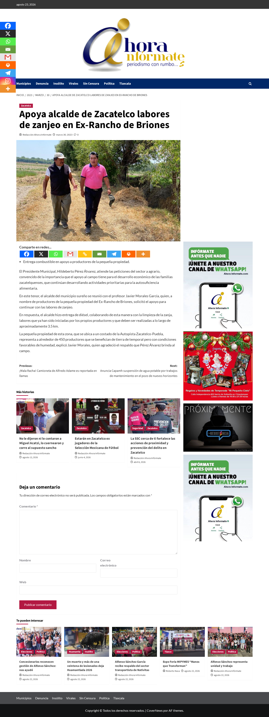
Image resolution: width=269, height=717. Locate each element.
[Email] (99, 254)
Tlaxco (168, 651)
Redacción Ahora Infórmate (37, 134)
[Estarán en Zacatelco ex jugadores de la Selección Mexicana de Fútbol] (98, 415)
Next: (138, 371)
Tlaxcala (125, 83)
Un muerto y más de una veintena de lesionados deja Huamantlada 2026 (85, 666)
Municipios (23, 83)
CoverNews (155, 710)
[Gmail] (70, 254)
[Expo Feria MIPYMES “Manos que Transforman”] (182, 642)
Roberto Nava (173, 671)
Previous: (58, 371)
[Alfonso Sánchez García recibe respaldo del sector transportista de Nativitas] (134, 642)
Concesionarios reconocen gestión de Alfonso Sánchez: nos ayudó (37, 666)
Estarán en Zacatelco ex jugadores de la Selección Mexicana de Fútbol (97, 443)
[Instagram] (8, 81)
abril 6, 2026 (140, 462)
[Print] (128, 254)
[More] (143, 254)
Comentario (28, 506)
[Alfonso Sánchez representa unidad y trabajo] (230, 642)
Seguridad (137, 428)
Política (109, 83)
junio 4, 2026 (84, 457)
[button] (250, 83)
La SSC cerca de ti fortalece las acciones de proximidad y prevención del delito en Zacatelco (153, 445)
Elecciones (26, 651)
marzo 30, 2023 (64, 134)
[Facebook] (26, 254)
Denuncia (42, 83)
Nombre (25, 560)
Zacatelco (26, 105)
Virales (73, 83)
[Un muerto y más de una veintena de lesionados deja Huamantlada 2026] (86, 642)
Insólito (58, 83)
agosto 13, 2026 (30, 457)
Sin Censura (91, 83)
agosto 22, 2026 (30, 679)
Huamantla (74, 651)
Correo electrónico (108, 562)
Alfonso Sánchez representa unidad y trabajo (229, 664)
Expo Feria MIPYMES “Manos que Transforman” (181, 664)
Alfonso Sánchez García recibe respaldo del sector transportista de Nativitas (132, 666)
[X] (41, 254)
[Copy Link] (85, 254)
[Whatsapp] (56, 254)
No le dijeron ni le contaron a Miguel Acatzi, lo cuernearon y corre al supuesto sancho (41, 443)
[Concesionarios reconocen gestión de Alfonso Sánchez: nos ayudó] (38, 642)
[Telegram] (114, 254)
